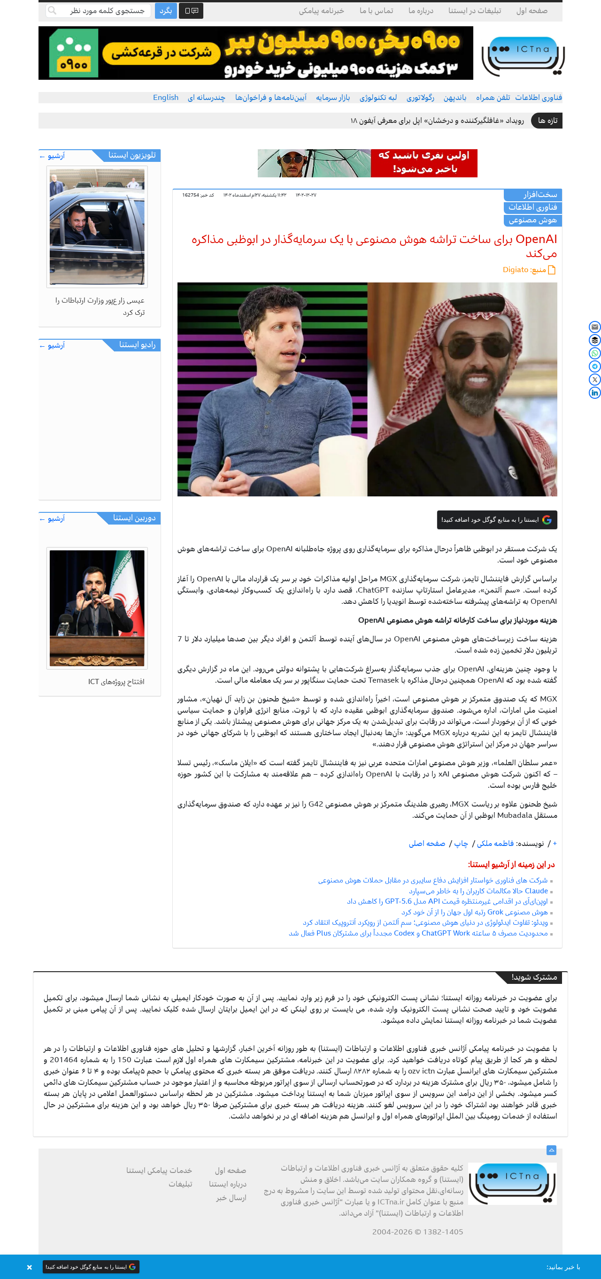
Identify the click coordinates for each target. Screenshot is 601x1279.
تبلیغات (181, 1184)
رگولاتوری (420, 97)
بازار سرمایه (333, 97)
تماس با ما (376, 11)
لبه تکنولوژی (378, 97)
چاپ (460, 843)
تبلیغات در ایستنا (474, 11)
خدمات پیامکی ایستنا (159, 1171)
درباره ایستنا (228, 1184)
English (165, 97)
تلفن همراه (493, 97)
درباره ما (420, 11)
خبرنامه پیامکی (322, 11)
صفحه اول (532, 11)
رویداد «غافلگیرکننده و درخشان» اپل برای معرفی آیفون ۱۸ (437, 120)
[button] (300, 1267)
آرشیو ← (52, 156)
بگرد (166, 11)
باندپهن (455, 97)
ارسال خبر (231, 1198)
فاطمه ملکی (494, 843)
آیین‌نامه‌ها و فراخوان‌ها (271, 97)
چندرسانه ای (207, 97)
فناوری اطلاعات (538, 97)
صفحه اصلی (427, 843)
